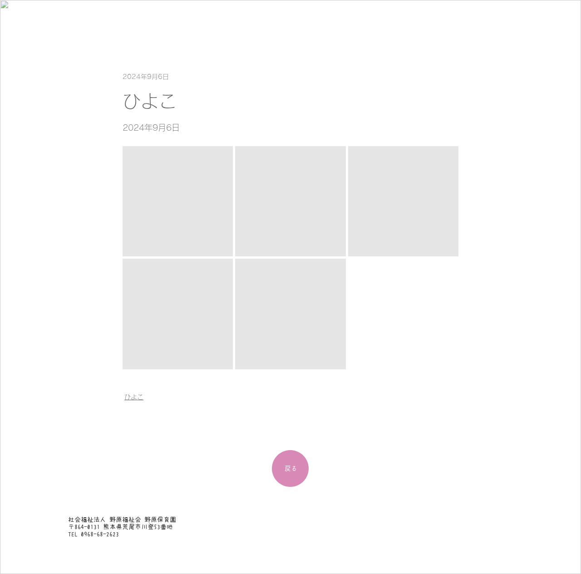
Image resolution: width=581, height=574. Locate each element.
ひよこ (133, 397)
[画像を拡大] (178, 201)
